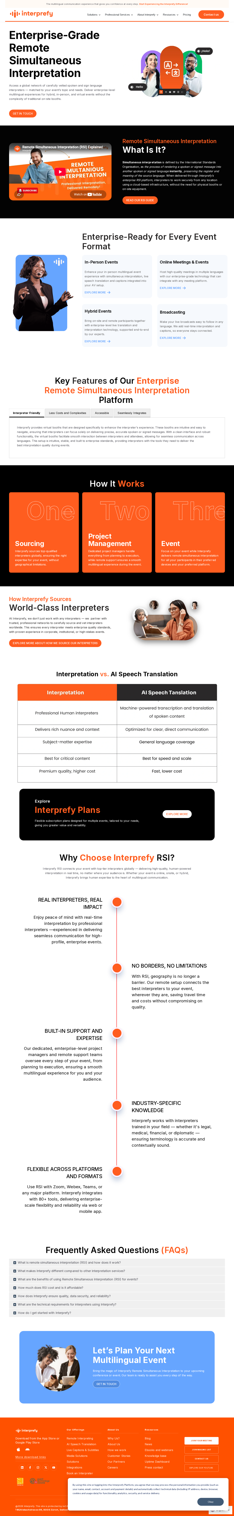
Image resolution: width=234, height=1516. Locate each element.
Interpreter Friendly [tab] (26, 413)
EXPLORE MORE (95, 292)
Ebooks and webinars (159, 1450)
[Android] (27, 1450)
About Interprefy (146, 14)
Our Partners (116, 1461)
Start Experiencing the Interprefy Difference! (163, 4)
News (148, 1444)
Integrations (74, 1467)
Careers (113, 1467)
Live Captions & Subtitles (83, 1450)
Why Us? (114, 1438)
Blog (148, 1438)
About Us (114, 1444)
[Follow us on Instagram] (38, 1467)
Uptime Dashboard (157, 1461)
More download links (30, 1457)
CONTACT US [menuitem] (201, 1459)
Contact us (211, 14)
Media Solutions (77, 1456)
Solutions (92, 14)
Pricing (187, 14)
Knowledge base (155, 1456)
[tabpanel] (117, 438)
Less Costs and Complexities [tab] (67, 413)
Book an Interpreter (80, 1473)
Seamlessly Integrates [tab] (132, 413)
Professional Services (117, 14)
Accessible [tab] (102, 413)
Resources (169, 14)
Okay (210, 1501)
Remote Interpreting (80, 1438)
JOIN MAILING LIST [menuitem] (201, 1450)
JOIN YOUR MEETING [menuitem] (201, 1441)
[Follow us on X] (45, 1467)
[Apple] (18, 1450)
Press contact (154, 1467)
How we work (117, 1450)
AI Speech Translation (81, 1444)
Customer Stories (119, 1456)
